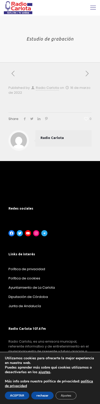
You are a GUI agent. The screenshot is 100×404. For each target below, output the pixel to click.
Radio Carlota (47, 87)
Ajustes (66, 395)
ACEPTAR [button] (17, 395)
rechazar (42, 395)
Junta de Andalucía (24, 306)
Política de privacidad (26, 269)
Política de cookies (24, 278)
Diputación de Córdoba (28, 296)
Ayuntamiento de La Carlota (31, 287)
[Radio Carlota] (18, 7)
